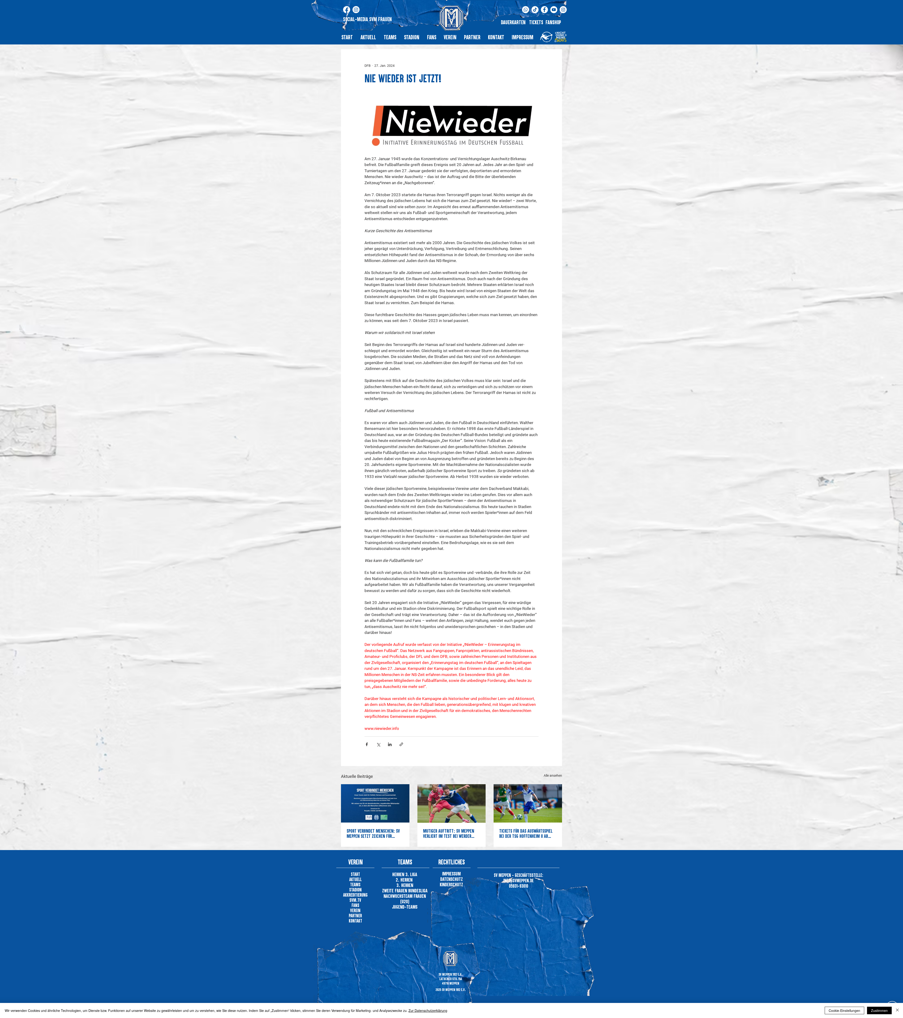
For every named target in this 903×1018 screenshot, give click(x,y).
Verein (355, 910)
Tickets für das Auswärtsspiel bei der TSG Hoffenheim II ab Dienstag (526, 833)
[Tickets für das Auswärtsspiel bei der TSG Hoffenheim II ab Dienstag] (528, 803)
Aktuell (355, 879)
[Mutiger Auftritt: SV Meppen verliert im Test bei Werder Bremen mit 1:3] (451, 803)
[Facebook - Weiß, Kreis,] (544, 9)
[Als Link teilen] (401, 744)
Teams (355, 884)
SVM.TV (355, 900)
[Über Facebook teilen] (366, 744)
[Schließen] (897, 1010)
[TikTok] (535, 9)
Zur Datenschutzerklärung (427, 1010)
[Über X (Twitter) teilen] (378, 744)
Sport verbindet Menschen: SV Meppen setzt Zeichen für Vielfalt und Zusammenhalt (373, 833)
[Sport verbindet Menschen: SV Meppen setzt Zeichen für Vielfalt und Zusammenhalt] (375, 803)
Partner (355, 915)
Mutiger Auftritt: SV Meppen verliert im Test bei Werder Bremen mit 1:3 (448, 833)
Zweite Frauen (395, 890)
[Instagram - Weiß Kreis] (563, 9)
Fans (355, 905)
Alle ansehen (553, 775)
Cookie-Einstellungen (844, 1010)
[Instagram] (356, 9)
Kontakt (355, 920)
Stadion (355, 889)
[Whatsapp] (525, 9)
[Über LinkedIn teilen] (390, 744)
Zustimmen (879, 1010)
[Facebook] (346, 9)
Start (355, 874)
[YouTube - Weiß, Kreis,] (553, 9)
